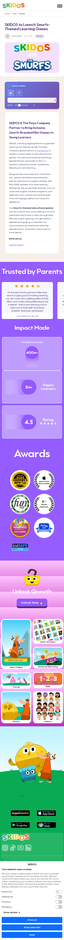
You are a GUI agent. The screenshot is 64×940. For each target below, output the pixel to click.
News (14, 14)
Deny (32, 934)
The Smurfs (42, 150)
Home (7, 14)
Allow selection (32, 927)
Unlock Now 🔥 (32, 602)
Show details (10, 912)
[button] (20, 813)
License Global (16, 245)
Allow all (32, 919)
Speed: (10, 105)
